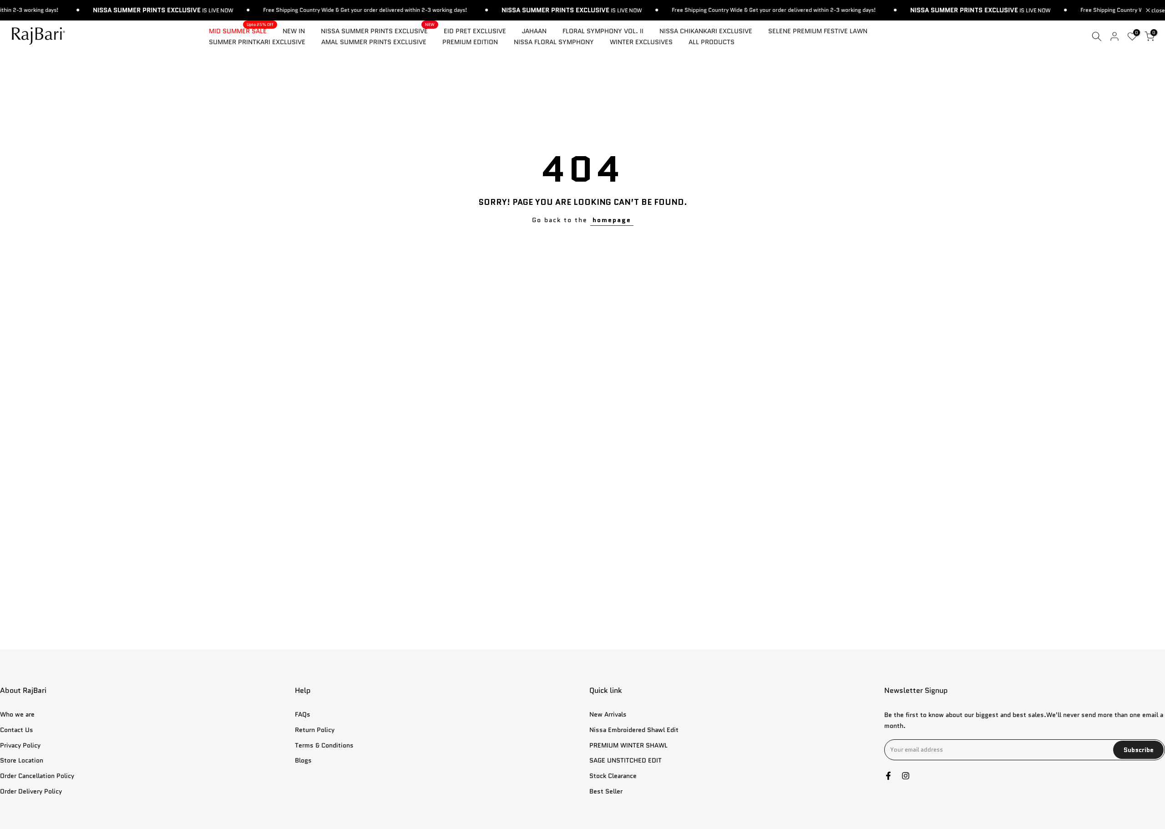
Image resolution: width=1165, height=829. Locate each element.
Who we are (17, 714)
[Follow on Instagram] (906, 775)
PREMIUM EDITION (470, 41)
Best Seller (606, 791)
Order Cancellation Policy (37, 776)
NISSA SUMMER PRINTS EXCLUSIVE (378, 30)
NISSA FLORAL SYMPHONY (554, 41)
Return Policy (314, 729)
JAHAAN (534, 31)
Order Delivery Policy (31, 791)
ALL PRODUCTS (711, 41)
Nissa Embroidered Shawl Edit (634, 729)
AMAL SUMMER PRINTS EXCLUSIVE (373, 41)
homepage (612, 219)
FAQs (302, 714)
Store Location (21, 760)
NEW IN (294, 31)
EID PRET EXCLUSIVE (475, 31)
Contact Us (16, 729)
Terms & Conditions (324, 745)
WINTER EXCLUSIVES (641, 41)
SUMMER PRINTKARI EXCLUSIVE (257, 41)
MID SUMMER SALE (241, 30)
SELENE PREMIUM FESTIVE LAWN (817, 31)
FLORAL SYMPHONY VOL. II (602, 31)
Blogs (303, 760)
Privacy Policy (20, 745)
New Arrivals (608, 714)
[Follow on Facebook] (888, 775)
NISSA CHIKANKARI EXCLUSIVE (705, 31)
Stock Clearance (613, 776)
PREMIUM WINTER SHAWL (628, 745)
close (1157, 10)
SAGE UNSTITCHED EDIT (625, 760)
